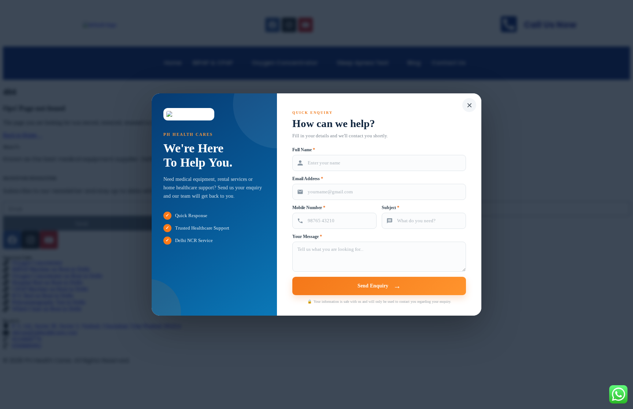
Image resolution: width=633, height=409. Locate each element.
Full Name (303, 149)
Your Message (307, 236)
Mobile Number (308, 207)
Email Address (307, 178)
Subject (390, 207)
